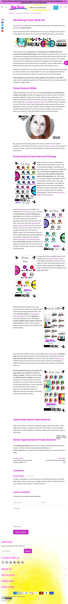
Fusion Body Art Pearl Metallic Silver (28, 239)
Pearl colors (32, 211)
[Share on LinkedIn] (2, 28)
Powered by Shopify (6, 601)
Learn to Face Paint (36, 13)
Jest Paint (18, 25)
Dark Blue (61, 192)
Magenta (40, 194)
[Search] (55, 8)
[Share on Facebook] (2, 22)
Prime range (23, 209)
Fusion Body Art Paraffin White (35, 102)
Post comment (21, 532)
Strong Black (49, 194)
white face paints (50, 146)
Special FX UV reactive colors (54, 258)
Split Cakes (52, 354)
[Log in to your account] (60, 7)
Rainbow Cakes (59, 358)
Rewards (13, 13)
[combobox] (41, 8)
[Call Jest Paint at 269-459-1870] (6, 7)
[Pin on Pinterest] (2, 31)
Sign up (28, 551)
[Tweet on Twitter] (2, 25)
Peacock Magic (35, 223)
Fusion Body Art (60, 436)
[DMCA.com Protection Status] (6, 599)
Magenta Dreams (18, 225)
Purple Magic (31, 225)
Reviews (20, 13)
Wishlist (27, 13)
